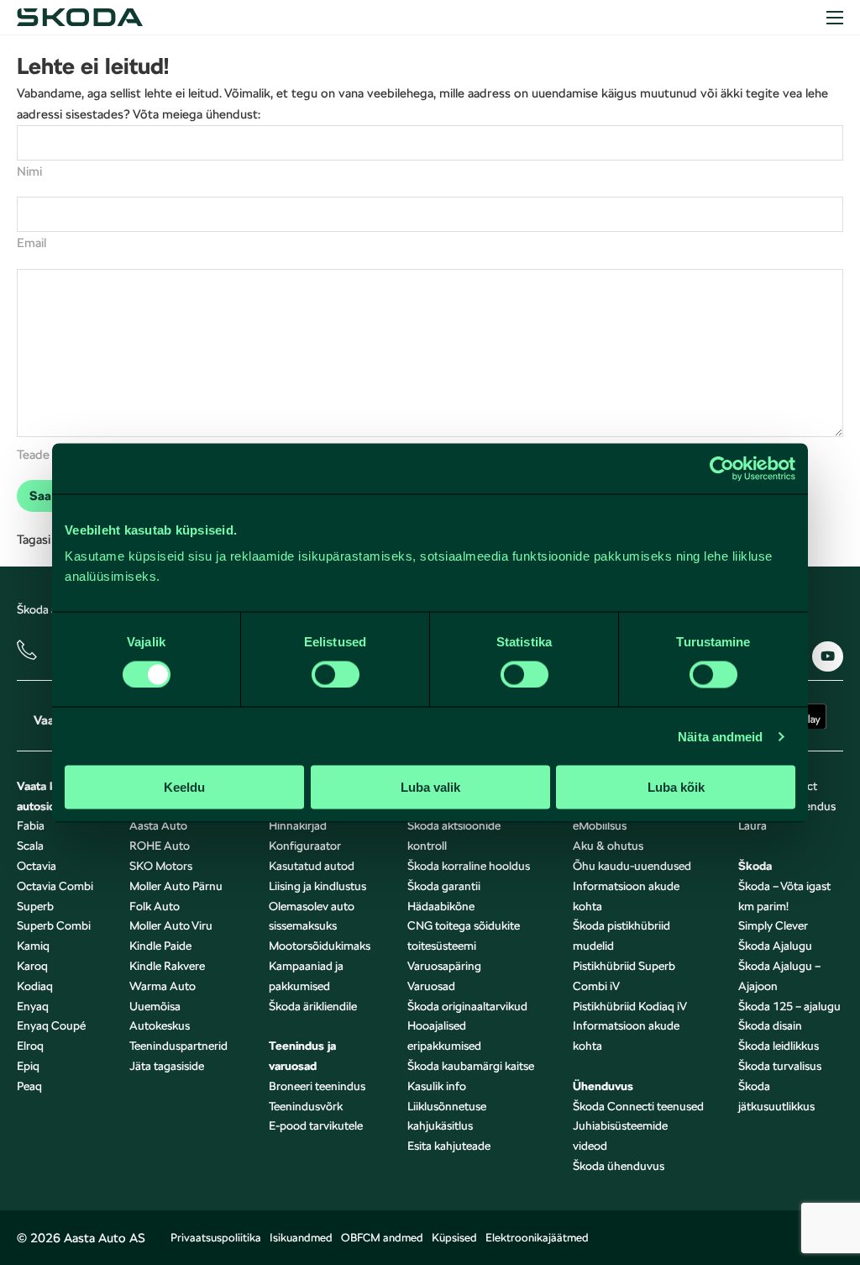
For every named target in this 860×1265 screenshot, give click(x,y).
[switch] (335, 674)
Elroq (30, 1045)
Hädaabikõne (441, 906)
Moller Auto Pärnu (176, 885)
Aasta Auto (158, 825)
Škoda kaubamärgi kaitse (470, 1065)
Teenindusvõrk (306, 1106)
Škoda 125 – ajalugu (789, 1006)
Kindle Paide (160, 945)
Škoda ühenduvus (618, 1165)
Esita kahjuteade (448, 1145)
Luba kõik (676, 787)
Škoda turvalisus (779, 1065)
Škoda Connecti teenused (638, 1106)
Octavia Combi (55, 885)
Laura (752, 825)
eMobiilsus (600, 825)
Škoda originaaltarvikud (467, 1006)
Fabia (31, 825)
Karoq (32, 965)
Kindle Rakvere (167, 965)
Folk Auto (154, 906)
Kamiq (33, 945)
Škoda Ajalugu (775, 945)
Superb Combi (54, 925)
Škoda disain (770, 1025)
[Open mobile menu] (834, 17)
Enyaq (33, 1006)
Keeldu (184, 787)
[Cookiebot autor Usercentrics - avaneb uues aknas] (721, 468)
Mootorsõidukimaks (319, 945)
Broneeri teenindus (317, 1086)
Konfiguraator (305, 845)
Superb (35, 906)
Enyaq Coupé (51, 1025)
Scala (30, 845)
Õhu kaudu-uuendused (632, 865)
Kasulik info (436, 1086)
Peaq (29, 1086)
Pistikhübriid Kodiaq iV (630, 1006)
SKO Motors (160, 865)
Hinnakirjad (298, 825)
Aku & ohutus (608, 845)
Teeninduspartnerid (178, 1045)
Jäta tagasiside (166, 1065)
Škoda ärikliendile (313, 1006)
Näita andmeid (720, 736)
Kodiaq (35, 986)
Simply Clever (773, 925)
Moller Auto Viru (170, 925)
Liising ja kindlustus (317, 885)
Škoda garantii (443, 885)
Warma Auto (162, 986)
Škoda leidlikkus (778, 1045)
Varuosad (431, 986)
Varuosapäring (444, 965)
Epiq (28, 1065)
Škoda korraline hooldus (468, 865)
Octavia (36, 865)
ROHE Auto (159, 845)
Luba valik (430, 787)
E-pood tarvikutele (316, 1125)
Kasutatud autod (311, 865)
